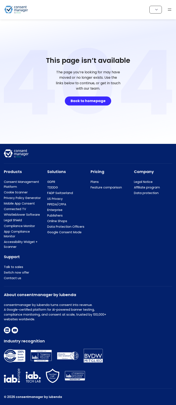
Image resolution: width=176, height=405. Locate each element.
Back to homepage (88, 100)
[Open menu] (169, 9)
